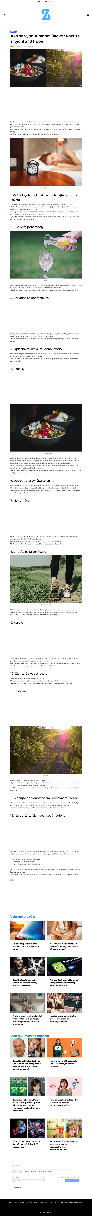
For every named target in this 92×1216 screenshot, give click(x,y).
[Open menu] (88, 14)
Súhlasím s (67, 1177)
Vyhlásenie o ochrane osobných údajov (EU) (73, 1202)
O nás (15, 1202)
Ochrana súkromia (32, 1202)
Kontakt (22, 1202)
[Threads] (49, 1)
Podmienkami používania (70, 1177)
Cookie (56, 1202)
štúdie (19, 541)
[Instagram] (42, 1)
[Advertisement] (42, 898)
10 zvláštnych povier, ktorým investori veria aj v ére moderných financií (63, 1019)
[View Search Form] (4, 14)
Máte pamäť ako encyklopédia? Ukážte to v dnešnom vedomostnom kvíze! (64, 1102)
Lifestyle (13, 31)
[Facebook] (39, 1)
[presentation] (27, 930)
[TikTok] (53, 1)
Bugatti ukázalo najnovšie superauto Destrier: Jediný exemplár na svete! (25, 983)
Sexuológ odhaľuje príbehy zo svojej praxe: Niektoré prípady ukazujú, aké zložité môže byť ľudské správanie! (27, 1065)
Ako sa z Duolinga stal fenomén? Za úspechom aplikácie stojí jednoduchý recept (64, 983)
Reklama (9, 1202)
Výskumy (70, 458)
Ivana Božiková (21, 46)
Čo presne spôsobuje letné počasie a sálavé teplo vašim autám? (26, 946)
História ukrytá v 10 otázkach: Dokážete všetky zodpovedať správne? (63, 1064)
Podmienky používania (46, 1202)
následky (13, 209)
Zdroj (12, 880)
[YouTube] (46, 1)
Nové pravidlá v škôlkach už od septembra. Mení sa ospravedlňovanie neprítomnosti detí (64, 1145)
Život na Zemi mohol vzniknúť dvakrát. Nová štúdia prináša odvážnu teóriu (26, 1144)
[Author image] (11, 46)
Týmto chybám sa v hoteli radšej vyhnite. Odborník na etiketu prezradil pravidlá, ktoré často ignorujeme (27, 1020)
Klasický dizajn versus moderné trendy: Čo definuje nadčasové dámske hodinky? (64, 946)
